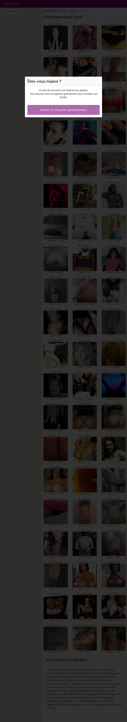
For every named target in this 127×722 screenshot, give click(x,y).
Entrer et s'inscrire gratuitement (63, 110)
